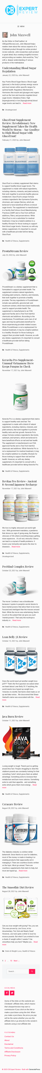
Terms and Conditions (13, 1048)
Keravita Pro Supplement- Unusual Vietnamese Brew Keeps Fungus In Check (18, 363)
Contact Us (9, 1036)
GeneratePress (34, 1070)
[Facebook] (6, 993)
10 (11, 961)
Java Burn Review (12, 716)
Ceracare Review (12, 804)
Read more (27, 103)
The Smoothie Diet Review (18, 887)
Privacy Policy (10, 1055)
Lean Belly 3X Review (15, 637)
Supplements (24, 241)
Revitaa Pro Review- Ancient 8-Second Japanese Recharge (19, 482)
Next (17, 961)
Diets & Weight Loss (13, 951)
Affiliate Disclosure (12, 1052)
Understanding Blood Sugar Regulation (19, 69)
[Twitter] (12, 993)
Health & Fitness (11, 241)
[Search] (32, 971)
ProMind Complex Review (18, 566)
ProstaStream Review (15, 251)
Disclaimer (8, 1044)
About (7, 1040)
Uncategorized (11, 110)
